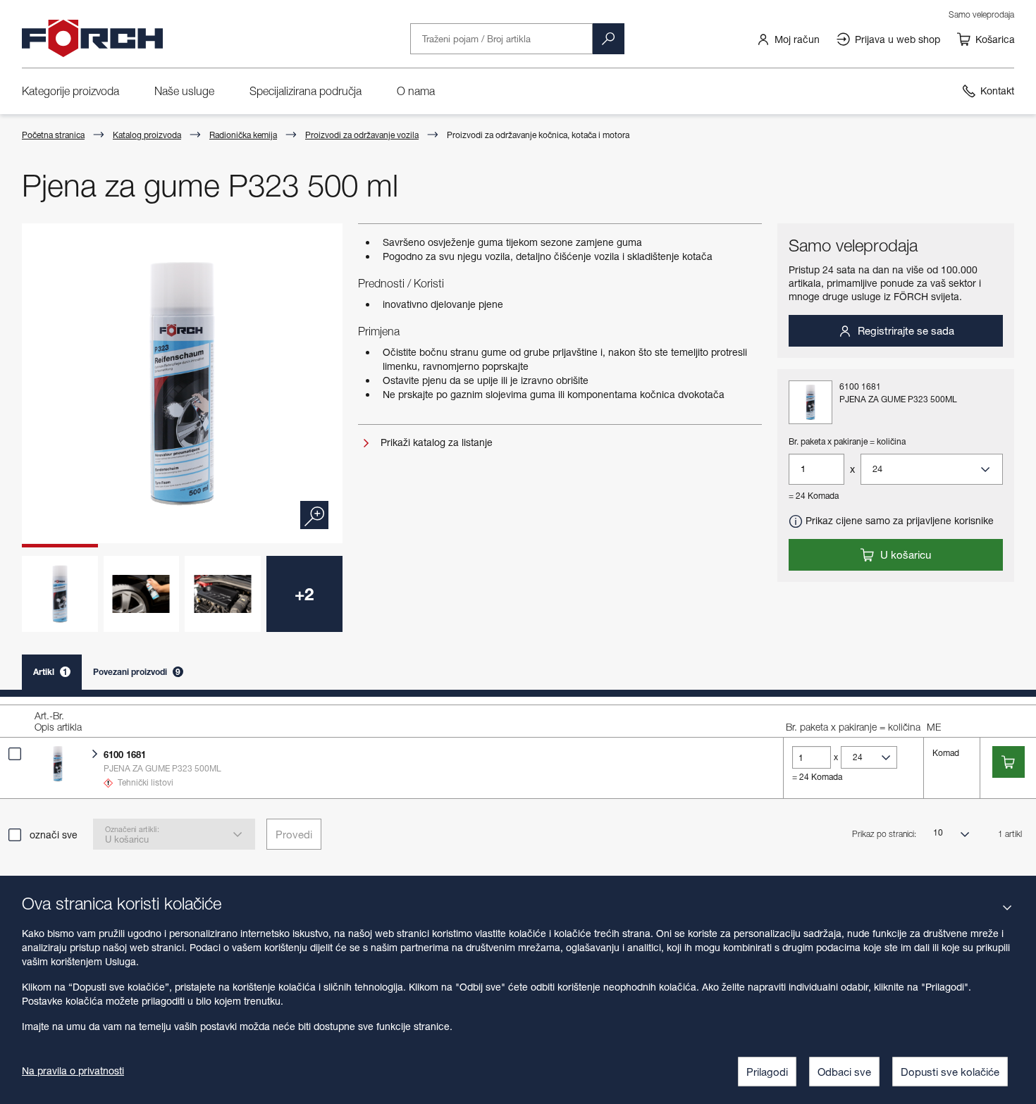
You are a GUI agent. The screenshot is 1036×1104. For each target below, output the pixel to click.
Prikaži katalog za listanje (435, 442)
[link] (788, 38)
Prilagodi (767, 1071)
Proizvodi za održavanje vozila (362, 135)
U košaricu (904, 554)
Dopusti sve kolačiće (950, 1071)
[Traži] (608, 38)
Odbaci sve (844, 1071)
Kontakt (997, 91)
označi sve (54, 835)
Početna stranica (53, 135)
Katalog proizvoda (147, 135)
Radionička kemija (243, 135)
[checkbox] (14, 754)
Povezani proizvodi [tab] (136, 671)
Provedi (294, 834)
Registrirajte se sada (904, 330)
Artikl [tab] (50, 671)
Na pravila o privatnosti (73, 1071)
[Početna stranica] (92, 39)
